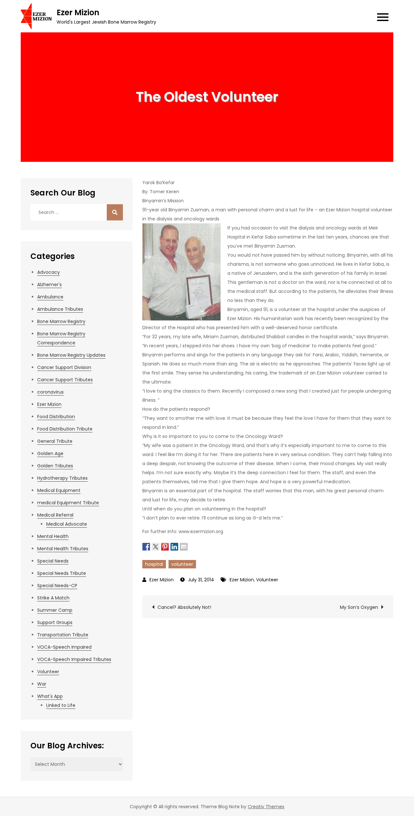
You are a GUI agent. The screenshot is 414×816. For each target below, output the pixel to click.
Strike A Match (53, 598)
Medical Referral (55, 515)
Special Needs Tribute (61, 573)
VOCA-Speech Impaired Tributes (74, 659)
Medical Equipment (59, 490)
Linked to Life (60, 705)
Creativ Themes (266, 806)
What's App (50, 696)
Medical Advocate (66, 524)
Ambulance (50, 297)
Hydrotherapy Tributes (62, 478)
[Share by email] (184, 546)
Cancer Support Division (64, 367)
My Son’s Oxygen (359, 607)
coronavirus (50, 392)
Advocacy (48, 272)
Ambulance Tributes (60, 309)
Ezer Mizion (78, 12)
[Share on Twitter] (155, 546)
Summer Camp (54, 610)
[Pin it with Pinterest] (165, 546)
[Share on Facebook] (146, 546)
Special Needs (53, 561)
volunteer (182, 564)
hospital (154, 564)
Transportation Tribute (62, 635)
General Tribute (54, 441)
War (41, 684)
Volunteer (267, 579)
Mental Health (53, 536)
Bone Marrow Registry (61, 321)
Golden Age (50, 453)
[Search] (115, 212)
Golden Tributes (55, 466)
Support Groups (54, 622)
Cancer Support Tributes (65, 379)
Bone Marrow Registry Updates (71, 355)
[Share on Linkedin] (174, 546)
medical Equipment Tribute (68, 502)
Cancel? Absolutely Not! (184, 607)
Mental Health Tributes (62, 548)
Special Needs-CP (57, 585)
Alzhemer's (49, 284)
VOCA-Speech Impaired (64, 647)
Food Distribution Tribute (65, 429)
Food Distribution (56, 416)
